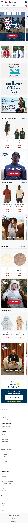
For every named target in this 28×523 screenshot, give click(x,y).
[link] (15, 9)
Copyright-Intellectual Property (8, 485)
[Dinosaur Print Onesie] (20, 322)
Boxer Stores (4, 456)
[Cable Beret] (7, 258)
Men (13, 519)
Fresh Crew (4, 501)
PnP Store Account (5, 461)
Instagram (4, 508)
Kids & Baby (13, 521)
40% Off (7, 145)
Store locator (4, 490)
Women (13, 518)
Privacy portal (4, 476)
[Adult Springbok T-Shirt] (20, 129)
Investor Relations (5, 459)
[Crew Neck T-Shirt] (7, 193)
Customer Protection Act (7, 483)
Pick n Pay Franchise (6, 443)
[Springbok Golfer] (7, 129)
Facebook (4, 503)
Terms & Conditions (6, 415)
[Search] (26, 5)
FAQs (3, 412)
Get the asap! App (5, 498)
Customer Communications (7, 481)
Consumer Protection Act (7, 417)
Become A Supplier (5, 463)
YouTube (3, 510)
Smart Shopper (5, 441)
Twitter (3, 505)
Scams (3, 474)
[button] (2, 2)
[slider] (14, 27)
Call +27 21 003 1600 (6, 426)
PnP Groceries (4, 454)
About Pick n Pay (5, 437)
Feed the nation (5, 466)
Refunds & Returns (5, 479)
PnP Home (4, 452)
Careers (3, 434)
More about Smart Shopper (14, 401)
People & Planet (5, 439)
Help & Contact (5, 419)
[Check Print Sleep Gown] (7, 322)
